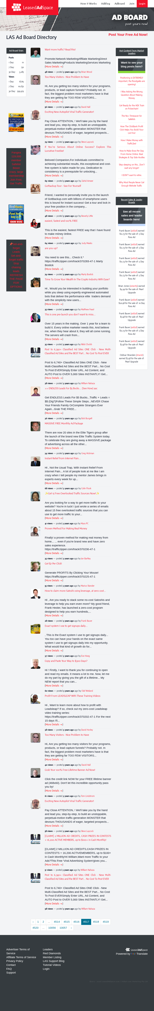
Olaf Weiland (87, 691)
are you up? (51, 248)
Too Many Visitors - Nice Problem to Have (67, 76)
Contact (11, 964)
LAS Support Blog (53, 961)
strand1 (140, 355)
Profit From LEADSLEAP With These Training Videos (72, 695)
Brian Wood (86, 72)
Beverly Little (87, 216)
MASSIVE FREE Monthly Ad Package (64, 423)
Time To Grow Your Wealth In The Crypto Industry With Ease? (77, 279)
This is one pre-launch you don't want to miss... (70, 314)
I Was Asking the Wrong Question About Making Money (132, 94)
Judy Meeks (87, 243)
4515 (67, 921)
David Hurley (87, 729)
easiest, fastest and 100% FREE (61, 220)
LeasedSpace (37, 7)
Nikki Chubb (86, 344)
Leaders (48, 949)
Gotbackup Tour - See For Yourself (63, 185)
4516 (76, 921)
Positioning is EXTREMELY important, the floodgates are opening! (132, 81)
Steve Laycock (87, 142)
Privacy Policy (14, 961)
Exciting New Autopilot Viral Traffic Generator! (69, 111)
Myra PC (84, 523)
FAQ (9, 968)
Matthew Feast (87, 309)
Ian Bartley (86, 558)
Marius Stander (87, 585)
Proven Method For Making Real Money (66, 528)
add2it (134, 230)
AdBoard (120, 3)
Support (11, 972)
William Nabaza (88, 383)
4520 (35, 927)
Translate (142, 953)
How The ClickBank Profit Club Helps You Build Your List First (131, 129)
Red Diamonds (52, 953)
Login (142, 3)
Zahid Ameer (87, 181)
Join (131, 3)
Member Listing (52, 957)
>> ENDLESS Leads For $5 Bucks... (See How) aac (71, 388)
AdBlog (105, 3)
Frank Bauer (86, 621)
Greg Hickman (87, 453)
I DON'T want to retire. (132, 175)
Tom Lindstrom (88, 796)
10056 (52, 927)
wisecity (133, 286)
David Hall (85, 107)
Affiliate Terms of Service (21, 957)
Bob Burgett (86, 418)
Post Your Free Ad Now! (128, 35)
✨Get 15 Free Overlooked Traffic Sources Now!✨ (72, 493)
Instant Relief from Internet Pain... (63, 458)
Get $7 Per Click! (53, 563)
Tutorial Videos (52, 964)
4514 (57, 921)
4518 (96, 921)
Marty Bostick (87, 274)
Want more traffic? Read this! (60, 49)
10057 (63, 927)
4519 (106, 921)
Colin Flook (86, 488)
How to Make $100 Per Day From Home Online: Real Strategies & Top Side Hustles (132, 154)
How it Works (88, 3)
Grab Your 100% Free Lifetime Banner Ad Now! (70, 769)
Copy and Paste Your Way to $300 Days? (66, 660)
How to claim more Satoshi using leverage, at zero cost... (75, 590)
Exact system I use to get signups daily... (66, 625)
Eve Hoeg (85, 656)
